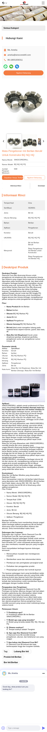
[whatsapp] (5, 66)
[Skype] (17, 66)
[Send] (43, 728)
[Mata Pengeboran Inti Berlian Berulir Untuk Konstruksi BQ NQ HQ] (23, 106)
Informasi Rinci (15, 186)
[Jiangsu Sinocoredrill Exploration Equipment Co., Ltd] (24, 3)
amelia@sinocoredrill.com (19, 55)
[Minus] (43, 673)
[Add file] (3, 728)
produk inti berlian (12, 657)
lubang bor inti (21, 651)
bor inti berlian (11, 662)
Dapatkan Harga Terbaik (13, 177)
